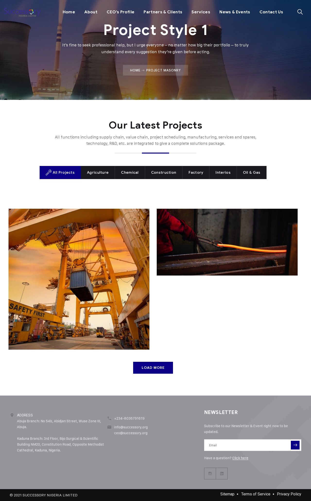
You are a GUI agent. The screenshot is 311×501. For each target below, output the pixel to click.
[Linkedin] (222, 473)
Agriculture (26, 235)
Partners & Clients (163, 12)
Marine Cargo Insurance (53, 226)
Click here (240, 458)
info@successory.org (131, 427)
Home (69, 12)
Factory (189, 235)
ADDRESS (25, 415)
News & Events (234, 12)
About (90, 12)
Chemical (173, 235)
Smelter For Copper (194, 226)
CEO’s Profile (120, 12)
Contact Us (271, 12)
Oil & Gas (45, 235)
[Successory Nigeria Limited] (22, 12)
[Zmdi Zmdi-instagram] (210, 473)
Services (200, 12)
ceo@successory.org (130, 433)
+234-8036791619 (129, 418)
